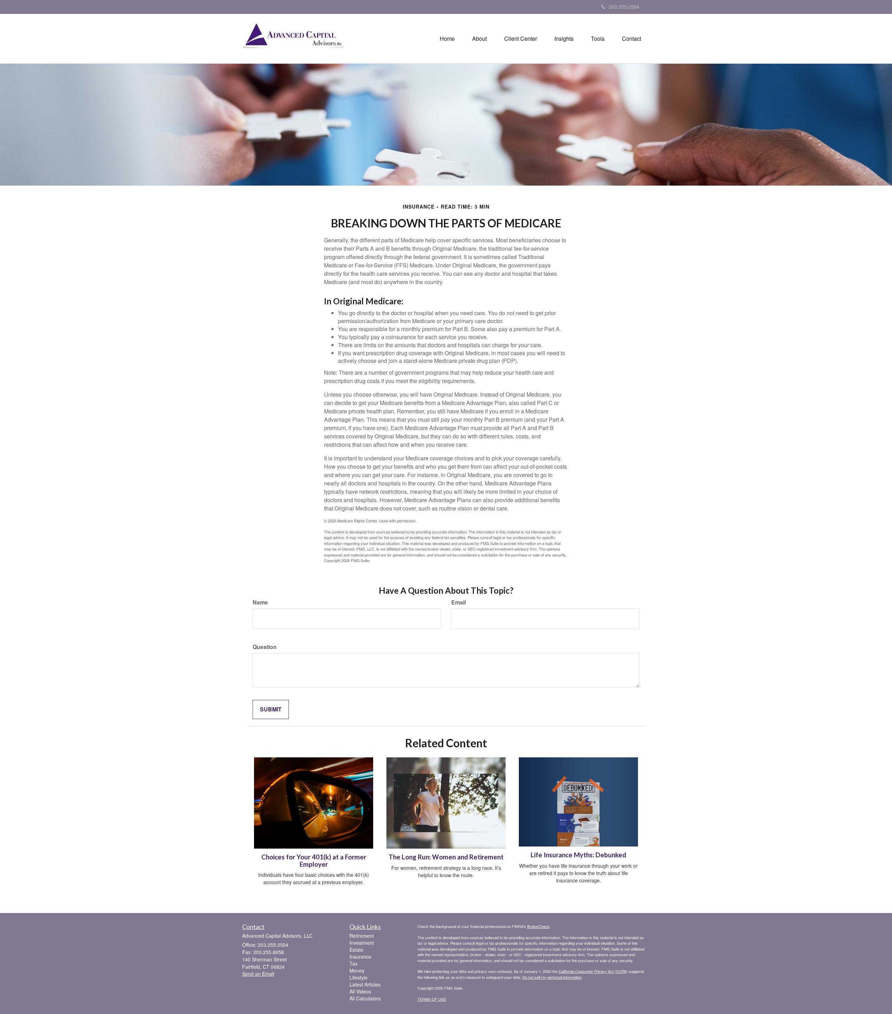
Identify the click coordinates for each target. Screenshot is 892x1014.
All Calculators (365, 998)
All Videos (360, 991)
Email (458, 602)
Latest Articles (364, 984)
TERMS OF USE (431, 999)
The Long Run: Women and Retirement (446, 857)
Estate (356, 949)
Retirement (361, 935)
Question (265, 647)
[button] (479, 38)
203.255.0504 (624, 6)
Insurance (360, 956)
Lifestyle (358, 977)
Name (260, 602)
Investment (361, 942)
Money (356, 970)
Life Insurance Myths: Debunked (578, 855)
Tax (353, 963)
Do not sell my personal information (552, 977)
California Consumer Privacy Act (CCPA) (593, 971)
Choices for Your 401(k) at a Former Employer (313, 860)
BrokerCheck (538, 926)
